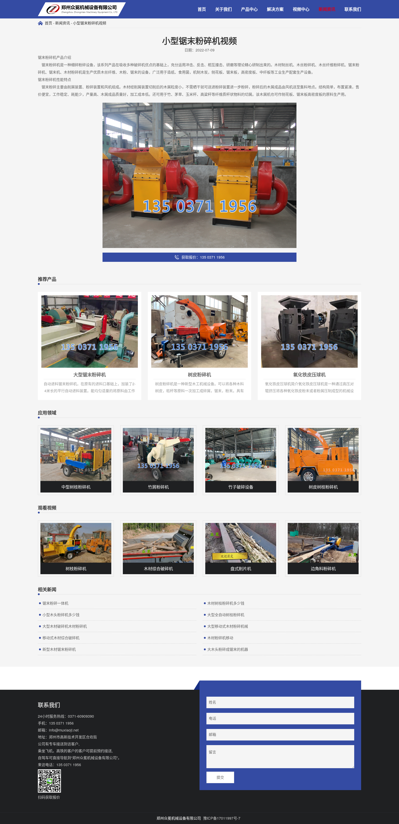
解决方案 (275, 9)
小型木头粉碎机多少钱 (60, 614)
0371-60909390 (81, 716)
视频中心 (301, 9)
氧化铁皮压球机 (269, 294)
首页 (202, 9)
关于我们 (223, 9)
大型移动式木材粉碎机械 (227, 626)
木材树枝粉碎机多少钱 (225, 603)
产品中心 (249, 9)
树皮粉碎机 (156, 294)
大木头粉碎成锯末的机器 (227, 649)
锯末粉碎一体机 (55, 603)
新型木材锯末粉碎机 (59, 649)
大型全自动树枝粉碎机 (225, 614)
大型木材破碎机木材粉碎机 (64, 626)
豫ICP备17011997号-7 (221, 818)
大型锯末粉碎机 (49, 294)
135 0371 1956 (61, 723)
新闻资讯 (327, 9)
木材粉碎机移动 (220, 637)
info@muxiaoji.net (64, 730)
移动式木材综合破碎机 (60, 637)
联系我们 (353, 9)
